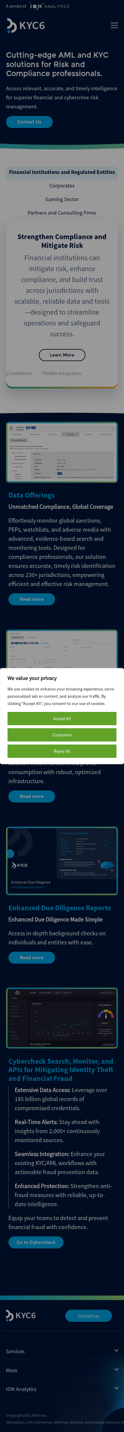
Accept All (62, 718)
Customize (62, 735)
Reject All (62, 751)
